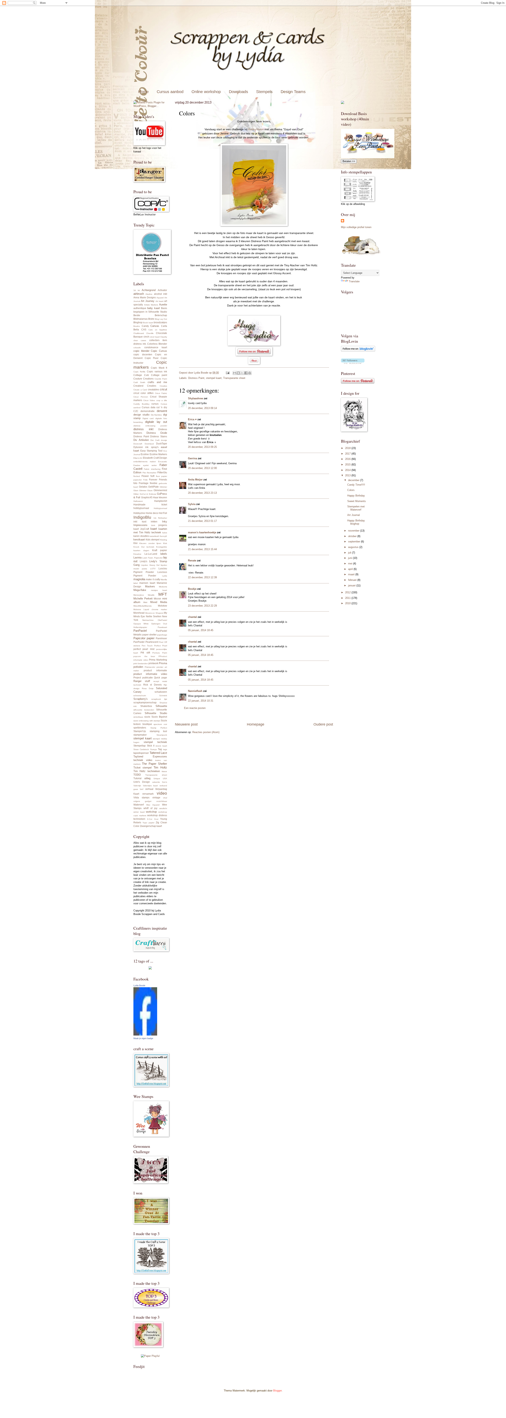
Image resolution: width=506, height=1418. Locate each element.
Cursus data (148, 407)
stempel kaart (214, 378)
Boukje (192, 588)
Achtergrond (149, 290)
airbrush (138, 293)
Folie (145, 480)
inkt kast (139, 521)
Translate (354, 281)
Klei (135, 543)
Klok (165, 543)
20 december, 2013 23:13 (202, 492)
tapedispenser (141, 753)
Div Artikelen (141, 439)
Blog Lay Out (161, 319)
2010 (348, 603)
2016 (348, 458)
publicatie (147, 677)
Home (143, 91)
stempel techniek (155, 742)
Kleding (163, 540)
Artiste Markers (151, 305)
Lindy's (143, 561)
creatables (153, 389)
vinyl (165, 798)
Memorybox (138, 595)
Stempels (264, 91)
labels (163, 553)
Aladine (148, 294)
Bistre (151, 319)
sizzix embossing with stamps (146, 721)
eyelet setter (150, 465)
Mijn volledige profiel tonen (356, 227)
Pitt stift (145, 652)
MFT (162, 594)
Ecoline (145, 454)
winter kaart (139, 812)
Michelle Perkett (143, 598)
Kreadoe (137, 554)
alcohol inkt (160, 294)
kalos (164, 533)
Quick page (160, 677)
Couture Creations (143, 379)
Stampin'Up (139, 731)
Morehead (138, 613)
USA (165, 778)
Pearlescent (151, 642)
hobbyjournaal (141, 508)
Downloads (238, 91)
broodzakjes (160, 322)
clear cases (139, 340)
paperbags (162, 635)
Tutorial (137, 778)
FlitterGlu (162, 472)
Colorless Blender (157, 344)
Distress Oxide (156, 432)
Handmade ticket (150, 504)
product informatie (155, 670)
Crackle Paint (161, 379)
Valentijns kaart (150, 786)
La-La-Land (150, 554)
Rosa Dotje (148, 688)
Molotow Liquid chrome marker (150, 609)
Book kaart (148, 322)
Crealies (151, 386)
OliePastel (162, 620)
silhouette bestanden (143, 710)
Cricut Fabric (161, 393)
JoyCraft (144, 529)
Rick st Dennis (152, 685)
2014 (348, 470)
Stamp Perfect (158, 728)
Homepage (255, 724)
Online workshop (206, 91)
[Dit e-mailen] (235, 373)
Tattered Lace (158, 752)
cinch (146, 337)
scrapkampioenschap (145, 702)
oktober (352, 536)
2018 (348, 448)
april (351, 569)
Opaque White (141, 624)
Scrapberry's (140, 698)
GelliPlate (153, 487)
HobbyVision (256, 129)
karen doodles (141, 536)
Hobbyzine (139, 513)
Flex (144, 473)
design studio (141, 414)
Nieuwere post (186, 724)
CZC (135, 411)
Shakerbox (146, 706)
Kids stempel (153, 539)
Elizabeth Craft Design (155, 458)
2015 (348, 464)
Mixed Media (158, 602)
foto (135, 483)
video (162, 793)
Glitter (136, 494)
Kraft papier (159, 550)
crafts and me (157, 382)
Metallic (151, 595)
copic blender (141, 350)
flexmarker (151, 473)
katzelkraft (154, 536)
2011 (348, 597)
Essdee (136, 465)
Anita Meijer (195, 479)
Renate (192, 560)
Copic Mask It (159, 368)
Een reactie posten (195, 708)
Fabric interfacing (152, 469)
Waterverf (138, 805)
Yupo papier (148, 823)
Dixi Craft (155, 440)
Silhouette (161, 706)
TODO (137, 774)
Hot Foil (163, 513)
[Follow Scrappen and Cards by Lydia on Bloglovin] (358, 350)
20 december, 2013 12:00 (202, 468)
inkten (154, 521)
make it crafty (153, 579)
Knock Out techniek (143, 547)
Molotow (162, 606)
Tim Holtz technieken (146, 771)
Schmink (163, 695)
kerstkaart (139, 539)
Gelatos (143, 487)
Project (137, 677)
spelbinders (139, 728)
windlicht (163, 808)
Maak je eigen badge (143, 1038)
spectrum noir (160, 724)
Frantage (143, 483)
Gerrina (192, 458)
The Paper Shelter (154, 763)
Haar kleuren (160, 497)
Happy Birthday (356, 495)
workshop (151, 811)
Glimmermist (160, 490)
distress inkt (143, 429)
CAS (143, 329)
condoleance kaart (155, 347)
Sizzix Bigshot (159, 717)
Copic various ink (157, 371)
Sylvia (191, 504)
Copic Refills (139, 372)
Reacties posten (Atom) (205, 732)
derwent (162, 411)
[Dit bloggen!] (238, 373)
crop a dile (161, 400)
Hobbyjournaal (160, 508)
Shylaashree (195, 398)
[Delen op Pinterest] (250, 373)
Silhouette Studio (156, 713)
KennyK (163, 536)
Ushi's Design (141, 782)
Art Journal (353, 515)
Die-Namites (156, 415)
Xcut (156, 819)
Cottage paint (159, 375)
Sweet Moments (356, 501)
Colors (351, 490)
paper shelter (149, 634)
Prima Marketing (158, 660)
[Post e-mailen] (227, 372)
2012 (348, 592)
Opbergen (155, 624)
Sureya (153, 749)
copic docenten (142, 354)
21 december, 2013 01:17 (202, 520)
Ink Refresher (160, 518)
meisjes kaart (159, 590)
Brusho (136, 326)
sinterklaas (138, 717)
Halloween (138, 501)
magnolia (139, 579)
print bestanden (140, 663)
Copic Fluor (152, 358)
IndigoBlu (142, 517)
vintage (156, 797)
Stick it (150, 746)
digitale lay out (156, 421)
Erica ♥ (192, 419)
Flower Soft (148, 476)
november (354, 530)
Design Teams (293, 91)
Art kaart (159, 301)
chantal (192, 616)
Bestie (136, 315)
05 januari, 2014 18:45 (200, 630)
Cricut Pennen (140, 397)
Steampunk (162, 735)
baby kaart (153, 308)
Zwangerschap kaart (151, 826)
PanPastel (140, 630)
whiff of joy (150, 808)
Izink (153, 525)
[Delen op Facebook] (246, 373)
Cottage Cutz (141, 375)
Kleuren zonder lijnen (150, 543)
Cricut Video (149, 400)
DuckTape (161, 443)
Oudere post (323, 724)
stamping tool (158, 731)
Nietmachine (148, 620)
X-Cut (149, 819)
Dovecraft (137, 444)
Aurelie (163, 304)
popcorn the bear (144, 656)
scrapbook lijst (159, 699)
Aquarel (160, 298)
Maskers (150, 586)
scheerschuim (139, 695)
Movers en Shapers (154, 613)
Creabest (138, 386)
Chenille (150, 333)
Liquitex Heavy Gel (150, 565)
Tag (160, 749)
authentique (139, 308)
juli (350, 552)
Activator (162, 290)
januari (352, 585)
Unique (157, 778)
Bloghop (138, 322)
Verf (141, 789)
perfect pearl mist (143, 649)
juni (350, 557)
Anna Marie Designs (144, 297)
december (354, 480)
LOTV (153, 569)
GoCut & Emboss (148, 494)
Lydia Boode (139, 985)
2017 (348, 453)
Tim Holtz (160, 767)
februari (352, 579)
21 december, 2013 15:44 (202, 549)
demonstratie (148, 411)
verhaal (149, 789)
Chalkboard (138, 333)
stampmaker (140, 735)
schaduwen (161, 692)
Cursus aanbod (170, 91)
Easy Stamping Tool (151, 451)
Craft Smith (139, 382)
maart (351, 574)
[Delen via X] (242, 373)
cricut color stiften (143, 393)
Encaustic (162, 461)
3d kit (136, 290)
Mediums (163, 587)
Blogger (277, 1390)
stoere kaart (161, 746)
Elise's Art (137, 458)
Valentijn (137, 786)
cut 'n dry (161, 407)
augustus (353, 547)
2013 (348, 475)
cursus (155, 404)
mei (350, 563)
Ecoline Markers (158, 454)
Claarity (163, 337)
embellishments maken (144, 461)
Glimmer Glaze (146, 490)
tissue (164, 771)
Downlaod (149, 444)
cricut (163, 389)
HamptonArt (160, 501)
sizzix (147, 717)
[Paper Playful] (150, 1355)
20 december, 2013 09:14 (202, 408)
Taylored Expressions (150, 756)
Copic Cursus (159, 350)
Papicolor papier (144, 638)
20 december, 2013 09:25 (202, 446)
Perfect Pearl (160, 646)
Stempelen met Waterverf (356, 508)
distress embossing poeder (150, 426)
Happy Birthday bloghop (356, 522)
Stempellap (139, 746)
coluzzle (137, 347)
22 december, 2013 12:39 (202, 577)
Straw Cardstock (141, 749)
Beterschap (161, 315)
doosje (164, 440)
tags (165, 749)
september (354, 541)
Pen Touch (147, 646)
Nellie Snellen (153, 616)
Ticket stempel (142, 767)
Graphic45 (146, 497)
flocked (136, 476)
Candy (145, 326)
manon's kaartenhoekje (202, 532)
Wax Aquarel (153, 805)
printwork (153, 663)
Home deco (152, 513)
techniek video (142, 760)
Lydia (164, 576)
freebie (153, 483)
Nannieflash (195, 691)
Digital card (148, 418)
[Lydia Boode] (145, 1034)
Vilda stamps (141, 797)
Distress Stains (158, 436)
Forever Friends (158, 479)
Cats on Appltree (157, 330)
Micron (157, 598)
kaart (153, 528)
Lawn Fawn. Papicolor (152, 558)
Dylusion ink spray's (146, 447)
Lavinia (137, 557)
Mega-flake (139, 590)
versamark (148, 794)
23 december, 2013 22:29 (202, 605)
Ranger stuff (141, 681)
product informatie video (150, 673)
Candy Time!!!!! (356, 484)
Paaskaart (162, 627)
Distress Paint (196, 378)
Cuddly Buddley (141, 404)
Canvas (154, 325)
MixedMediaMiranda (142, 606)
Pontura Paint (159, 653)
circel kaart (155, 337)
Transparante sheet (234, 378)
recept (156, 681)
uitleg (147, 778)
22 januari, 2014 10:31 (200, 700)
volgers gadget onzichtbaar (150, 801)
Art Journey (147, 301)
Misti (145, 602)
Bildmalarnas (140, 319)
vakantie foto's (159, 782)
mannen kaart (147, 583)
